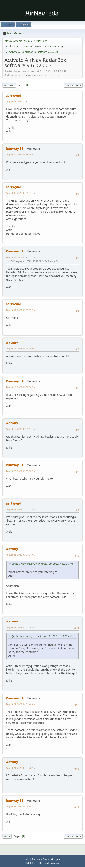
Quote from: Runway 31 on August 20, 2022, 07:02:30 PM (42, 563)
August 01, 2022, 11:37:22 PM (20, 101)
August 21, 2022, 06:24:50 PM (20, 806)
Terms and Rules (40, 859)
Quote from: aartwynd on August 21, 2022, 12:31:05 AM (41, 636)
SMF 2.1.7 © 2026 (33, 863)
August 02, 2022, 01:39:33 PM (20, 192)
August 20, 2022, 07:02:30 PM (20, 471)
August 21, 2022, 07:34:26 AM (20, 767)
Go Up (7, 836)
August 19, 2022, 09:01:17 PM (20, 429)
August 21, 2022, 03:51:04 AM (20, 554)
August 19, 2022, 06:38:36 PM (20, 387)
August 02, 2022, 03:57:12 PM (20, 310)
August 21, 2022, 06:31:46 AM (20, 704)
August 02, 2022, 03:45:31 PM (20, 257)
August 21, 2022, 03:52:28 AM (20, 627)
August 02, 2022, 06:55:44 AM (20, 154)
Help (27, 859)
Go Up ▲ (55, 859)
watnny (12, 342)
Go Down (9, 85)
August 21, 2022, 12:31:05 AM (20, 509)
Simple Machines (52, 863)
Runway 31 (56, 46)
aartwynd (13, 95)
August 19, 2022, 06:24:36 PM (20, 348)
